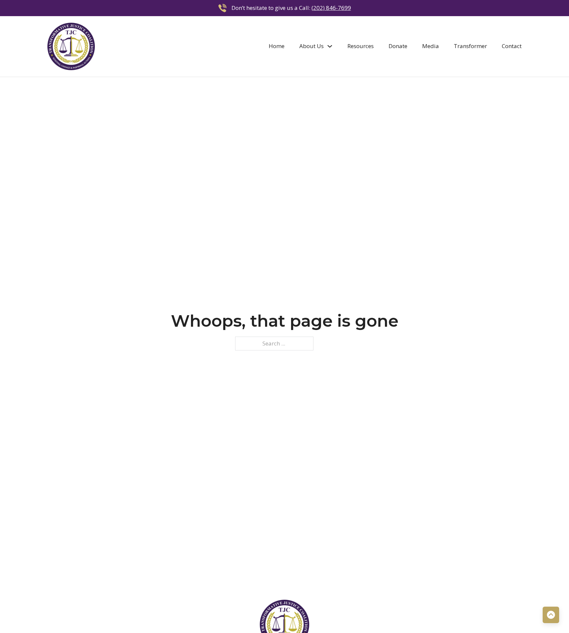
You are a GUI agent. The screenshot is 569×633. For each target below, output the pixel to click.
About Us (311, 46)
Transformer (470, 46)
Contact (512, 46)
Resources (360, 46)
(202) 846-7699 (331, 8)
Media (430, 46)
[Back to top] (551, 615)
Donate (398, 46)
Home (276, 46)
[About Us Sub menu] (330, 46)
